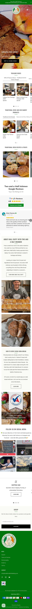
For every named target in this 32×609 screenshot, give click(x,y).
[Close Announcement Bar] (31, 2)
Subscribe (16, 526)
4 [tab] (18, 502)
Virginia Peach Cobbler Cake (16, 56)
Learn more (16, 386)
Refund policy (5, 560)
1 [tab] (13, 502)
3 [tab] (16, 502)
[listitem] (16, 2)
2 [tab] (15, 502)
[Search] (30, 10)
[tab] (13, 106)
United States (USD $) (15, 594)
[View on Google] (3, 214)
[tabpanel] (16, 93)
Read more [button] (9, 227)
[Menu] (2, 10)
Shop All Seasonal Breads (10, 61)
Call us (3, 565)
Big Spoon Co (14, 590)
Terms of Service (5, 557)
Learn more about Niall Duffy (16, 274)
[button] (1, 220)
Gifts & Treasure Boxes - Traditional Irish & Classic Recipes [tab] (15, 78)
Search (3, 554)
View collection (16, 167)
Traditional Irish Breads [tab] (9, 117)
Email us (3, 563)
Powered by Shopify (16, 605)
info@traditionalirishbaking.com (9, 573)
